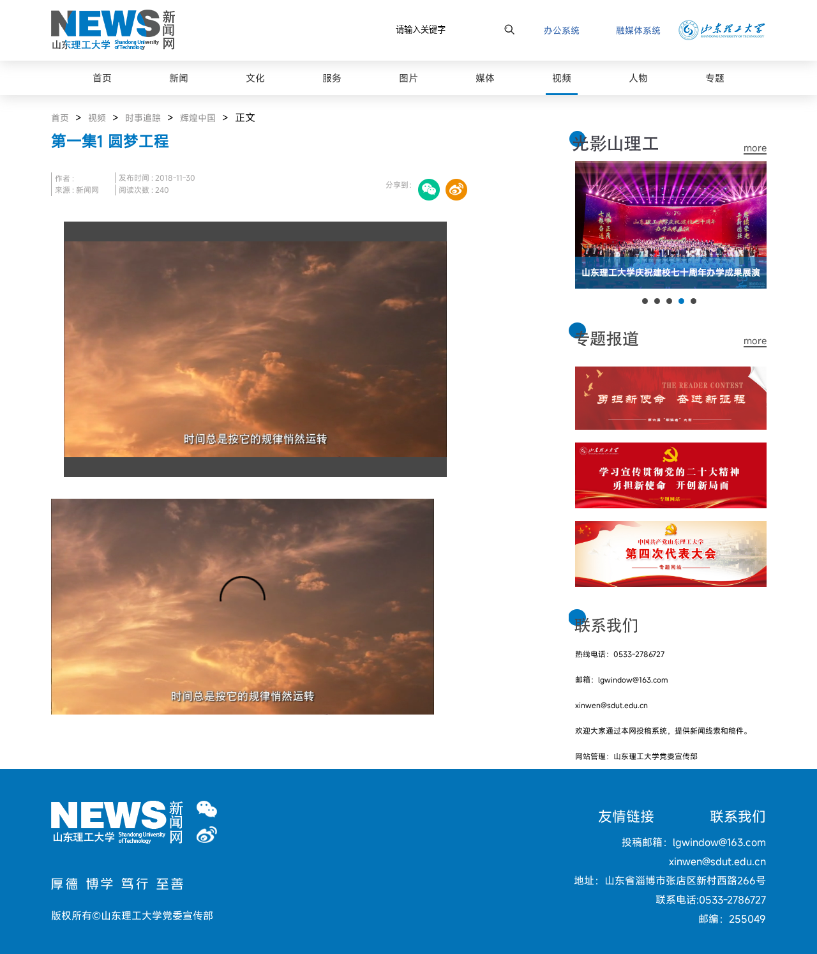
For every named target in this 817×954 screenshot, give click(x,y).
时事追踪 (143, 118)
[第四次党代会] (671, 529)
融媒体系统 (638, 30)
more (755, 148)
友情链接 (626, 816)
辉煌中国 (198, 118)
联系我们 (738, 816)
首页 (60, 118)
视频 (97, 118)
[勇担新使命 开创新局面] (671, 450)
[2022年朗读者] (671, 374)
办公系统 (562, 30)
